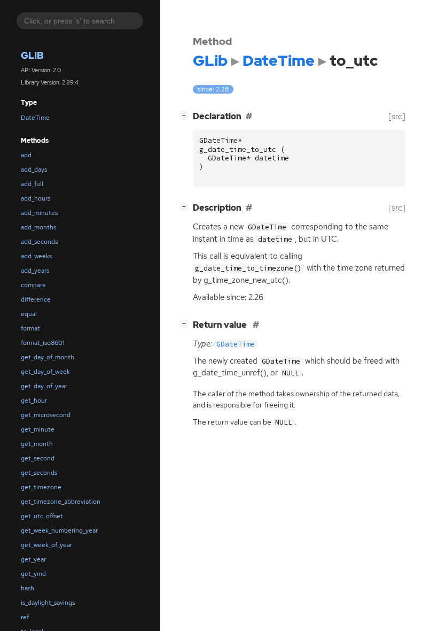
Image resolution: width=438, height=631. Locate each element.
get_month (37, 444)
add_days (34, 169)
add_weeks (36, 256)
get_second (37, 458)
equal (29, 314)
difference (36, 299)
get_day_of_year (44, 386)
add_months (38, 227)
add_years (35, 270)
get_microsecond (46, 415)
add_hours (35, 198)
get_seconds (39, 472)
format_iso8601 (43, 342)
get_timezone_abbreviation (60, 501)
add (26, 155)
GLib (32, 55)
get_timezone (41, 487)
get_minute (37, 429)
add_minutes (39, 213)
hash (27, 588)
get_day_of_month (47, 357)
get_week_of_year (46, 545)
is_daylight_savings (48, 602)
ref (25, 617)
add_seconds (39, 241)
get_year (33, 559)
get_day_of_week (45, 371)
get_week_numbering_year (59, 530)
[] (185, 115)
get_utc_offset (42, 516)
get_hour (34, 400)
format (30, 328)
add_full (32, 184)
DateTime (35, 117)
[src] (396, 116)
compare (33, 285)
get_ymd (33, 574)
